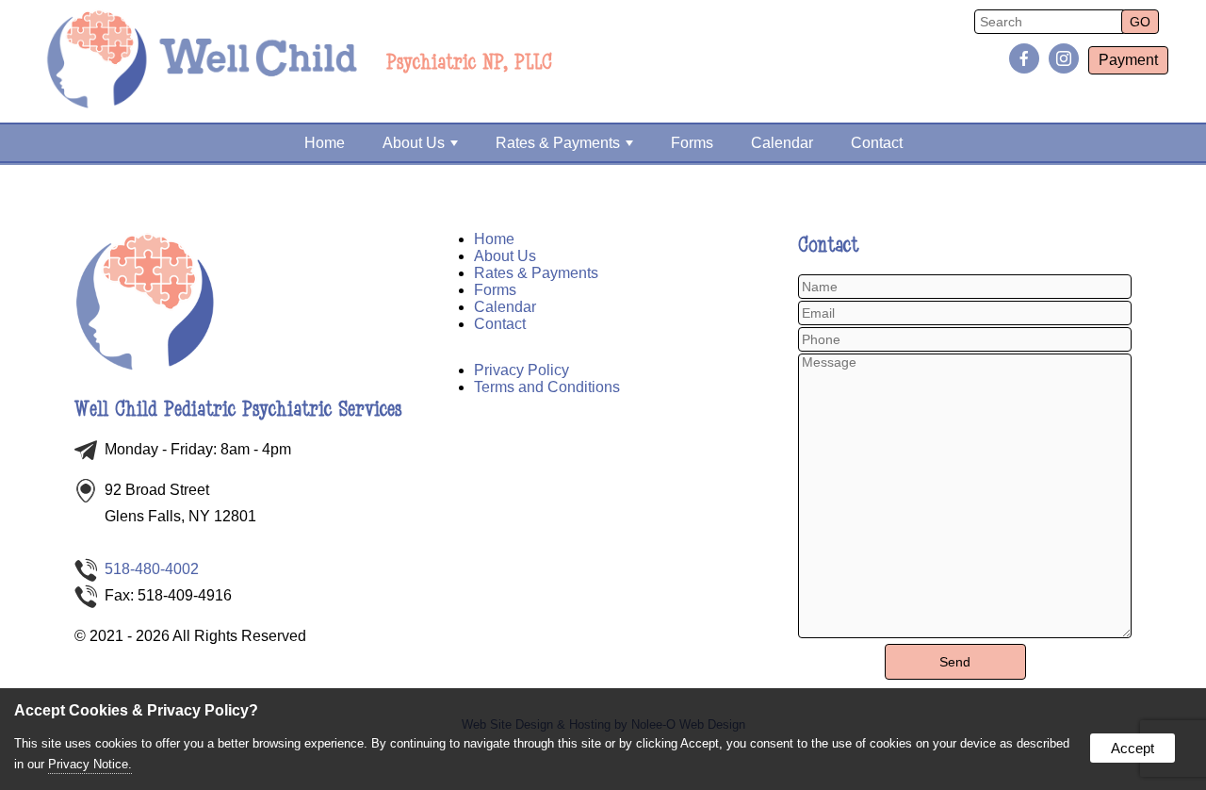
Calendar (782, 143)
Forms (692, 143)
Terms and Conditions (547, 387)
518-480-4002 (152, 569)
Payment (1128, 60)
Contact (877, 143)
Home (324, 143)
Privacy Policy (521, 370)
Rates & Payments (558, 143)
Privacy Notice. (90, 764)
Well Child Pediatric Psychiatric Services (237, 408)
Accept (1132, 748)
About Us (414, 143)
